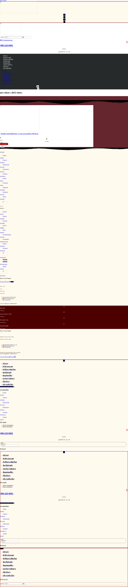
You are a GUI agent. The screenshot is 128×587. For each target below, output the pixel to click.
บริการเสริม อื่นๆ (7, 68)
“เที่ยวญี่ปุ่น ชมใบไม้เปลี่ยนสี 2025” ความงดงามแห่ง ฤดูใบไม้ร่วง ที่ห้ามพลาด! (19, 134)
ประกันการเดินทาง (7, 64)
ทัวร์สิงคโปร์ (2, 189)
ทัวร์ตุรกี (1, 214)
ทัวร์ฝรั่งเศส (2, 246)
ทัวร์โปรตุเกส (2, 275)
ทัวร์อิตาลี (2, 232)
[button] (2, 146)
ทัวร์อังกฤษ (2, 237)
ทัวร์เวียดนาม (2, 176)
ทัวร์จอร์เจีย (2, 223)
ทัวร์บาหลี (2, 194)
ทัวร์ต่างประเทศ (7, 57)
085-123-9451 (6, 45)
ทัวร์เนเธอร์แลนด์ (3, 264)
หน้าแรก (5, 55)
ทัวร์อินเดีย (2, 199)
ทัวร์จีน (1, 180)
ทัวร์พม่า (1, 185)
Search (2, 37)
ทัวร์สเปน (2, 268)
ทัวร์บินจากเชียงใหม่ (8, 59)
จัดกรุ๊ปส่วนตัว (6, 61)
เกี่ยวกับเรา (6, 66)
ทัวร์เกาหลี (2, 167)
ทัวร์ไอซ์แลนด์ (3, 257)
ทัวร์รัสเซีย (2, 218)
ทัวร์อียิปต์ (2, 227)
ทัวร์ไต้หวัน (2, 162)
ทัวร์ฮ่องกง (2, 171)
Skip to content (3, 0)
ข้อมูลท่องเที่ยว (6, 63)
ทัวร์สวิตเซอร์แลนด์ (4, 241)
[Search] (23, 37)
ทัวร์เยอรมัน (2, 250)
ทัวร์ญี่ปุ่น (2, 157)
